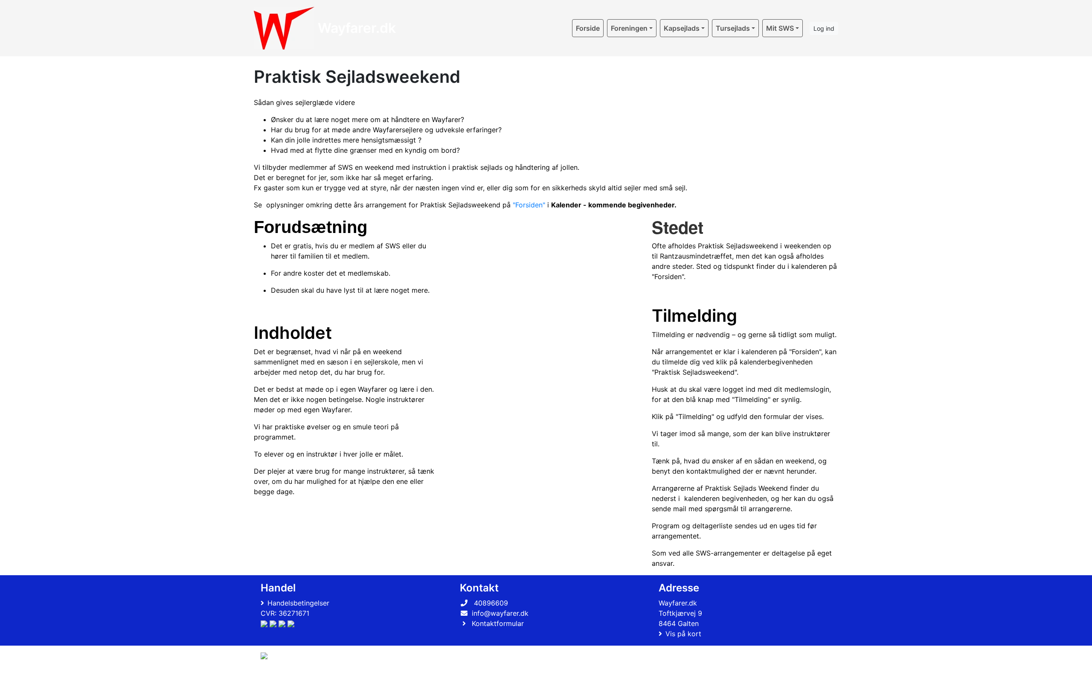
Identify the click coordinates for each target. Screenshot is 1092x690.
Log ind (823, 28)
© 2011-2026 (278, 678)
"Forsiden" (529, 205)
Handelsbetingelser (298, 603)
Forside (588, 28)
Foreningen (629, 28)
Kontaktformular (498, 623)
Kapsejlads (682, 28)
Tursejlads (733, 28)
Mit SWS (780, 28)
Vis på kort (683, 633)
